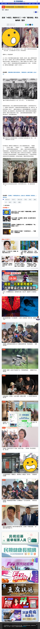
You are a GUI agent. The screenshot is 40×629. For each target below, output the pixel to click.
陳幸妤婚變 (11, 3)
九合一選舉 (24, 3)
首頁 (2, 3)
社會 (37, 3)
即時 (6, 3)
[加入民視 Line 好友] (20, 419)
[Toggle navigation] (2, 1)
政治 (33, 3)
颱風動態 (17, 3)
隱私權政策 (24, 626)
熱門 (30, 3)
